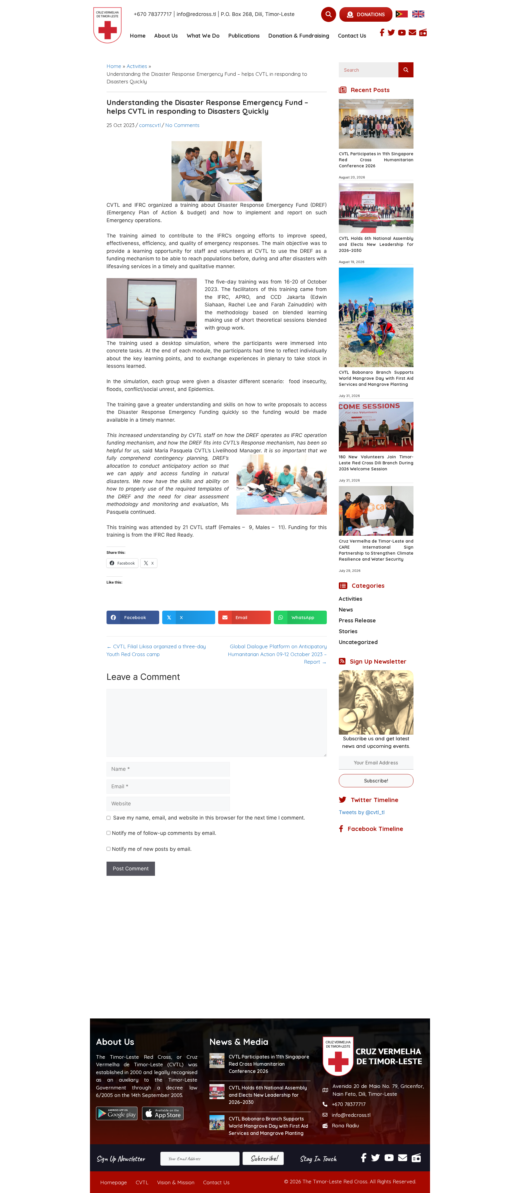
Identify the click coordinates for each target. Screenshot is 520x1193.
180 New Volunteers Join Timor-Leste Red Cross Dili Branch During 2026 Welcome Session (376, 463)
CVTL (142, 1182)
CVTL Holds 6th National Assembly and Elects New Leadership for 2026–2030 (376, 244)
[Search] (405, 69)
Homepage (113, 1182)
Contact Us (352, 35)
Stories (348, 631)
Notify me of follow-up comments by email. (164, 833)
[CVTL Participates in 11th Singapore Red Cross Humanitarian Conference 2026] (376, 147)
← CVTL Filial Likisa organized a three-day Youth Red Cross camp (156, 650)
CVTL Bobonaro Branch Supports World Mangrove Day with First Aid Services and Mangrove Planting (376, 378)
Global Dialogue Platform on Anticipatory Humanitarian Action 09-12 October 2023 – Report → (277, 654)
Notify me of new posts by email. (152, 849)
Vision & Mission (175, 1182)
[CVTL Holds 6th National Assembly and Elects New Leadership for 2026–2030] (376, 231)
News (346, 609)
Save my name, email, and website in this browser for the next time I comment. (209, 818)
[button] (376, 780)
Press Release (357, 620)
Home (138, 35)
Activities (137, 66)
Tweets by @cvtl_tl (362, 812)
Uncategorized (358, 642)
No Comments (182, 125)
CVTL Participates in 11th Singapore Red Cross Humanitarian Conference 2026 (376, 160)
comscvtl (150, 125)
